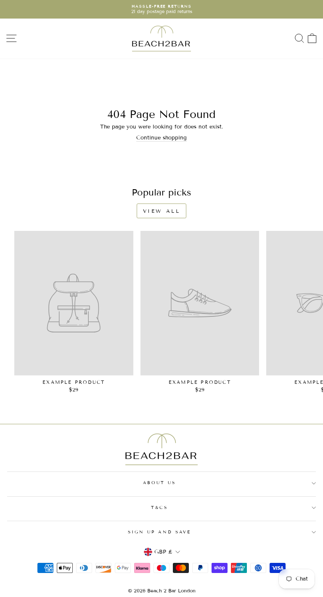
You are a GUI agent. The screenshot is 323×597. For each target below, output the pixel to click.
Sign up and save (159, 532)
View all (161, 211)
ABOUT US (159, 482)
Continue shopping (161, 138)
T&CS (159, 507)
